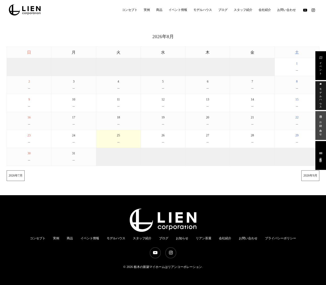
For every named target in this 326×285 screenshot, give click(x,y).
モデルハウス (320, 97)
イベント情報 (90, 238)
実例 (56, 238)
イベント (320, 67)
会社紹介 (225, 238)
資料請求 (320, 157)
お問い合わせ (320, 127)
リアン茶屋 (203, 238)
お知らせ (182, 238)
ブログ (163, 238)
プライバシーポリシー (280, 238)
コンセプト (37, 238)
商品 (70, 238)
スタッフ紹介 (142, 238)
